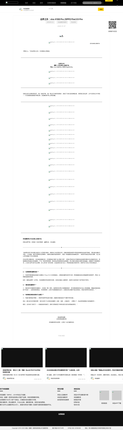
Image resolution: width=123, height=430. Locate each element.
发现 (41, 3)
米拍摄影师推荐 (62, 22)
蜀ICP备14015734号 (58, 428)
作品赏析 (73, 22)
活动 (33, 3)
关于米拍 (73, 3)
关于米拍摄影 (4, 389)
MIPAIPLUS (50, 22)
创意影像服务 (51, 3)
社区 (26, 3)
